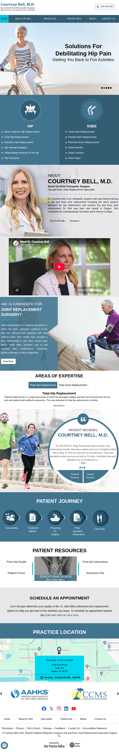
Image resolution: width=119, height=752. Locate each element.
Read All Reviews (75, 476)
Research (74, 221)
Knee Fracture (76, 152)
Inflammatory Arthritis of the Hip (21, 152)
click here (72, 615)
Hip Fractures (11, 158)
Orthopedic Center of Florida (59, 660)
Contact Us (108, 18)
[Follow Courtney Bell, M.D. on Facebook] (44, 708)
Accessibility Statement (95, 728)
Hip (30, 126)
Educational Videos (56, 578)
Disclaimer (7, 728)
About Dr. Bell (23, 18)
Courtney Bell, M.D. (80, 183)
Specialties (50, 18)
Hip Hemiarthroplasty (15, 147)
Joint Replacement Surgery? (21, 312)
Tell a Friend (33, 728)
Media (92, 18)
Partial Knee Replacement (82, 137)
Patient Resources (59, 550)
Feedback (60, 728)
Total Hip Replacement (16, 137)
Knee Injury (74, 158)
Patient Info (74, 18)
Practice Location (59, 632)
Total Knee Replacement (81, 131)
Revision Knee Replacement (83, 142)
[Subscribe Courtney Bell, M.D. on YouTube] (73, 708)
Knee (92, 126)
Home (4, 18)
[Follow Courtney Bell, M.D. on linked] (66, 708)
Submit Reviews (90, 476)
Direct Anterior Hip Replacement (21, 131)
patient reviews (83, 433)
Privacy (20, 728)
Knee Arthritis (75, 147)
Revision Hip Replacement (18, 142)
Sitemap (47, 728)
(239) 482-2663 (107, 6)
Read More (8, 361)
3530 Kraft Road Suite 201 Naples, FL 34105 (59, 668)
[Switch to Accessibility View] (4, 745)
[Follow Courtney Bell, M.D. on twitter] (51, 708)
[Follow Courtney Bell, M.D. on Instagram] (58, 708)
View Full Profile (57, 221)
